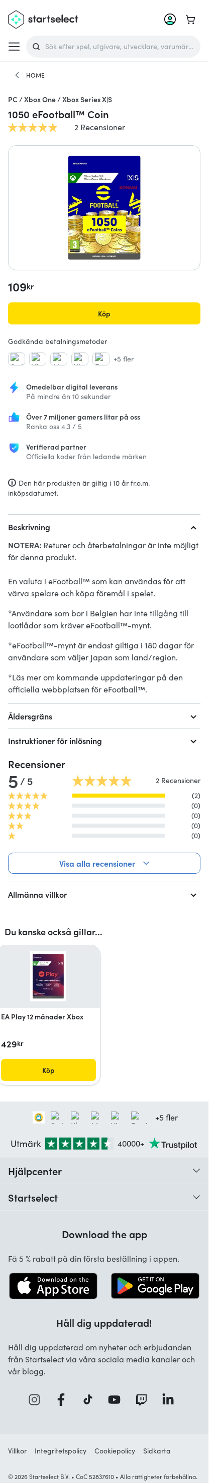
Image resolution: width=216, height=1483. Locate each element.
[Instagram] (37, 1399)
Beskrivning (29, 526)
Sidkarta (157, 1450)
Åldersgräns (30, 715)
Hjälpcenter (35, 1171)
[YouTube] (117, 1399)
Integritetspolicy (60, 1450)
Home (35, 75)
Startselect (33, 1197)
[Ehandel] (39, 1117)
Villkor (17, 1450)
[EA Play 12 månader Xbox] (48, 976)
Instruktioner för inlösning (55, 740)
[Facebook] (64, 1399)
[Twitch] (144, 1399)
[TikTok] (91, 1399)
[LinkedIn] (171, 1399)
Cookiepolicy (114, 1450)
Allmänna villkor (37, 894)
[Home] (17, 75)
